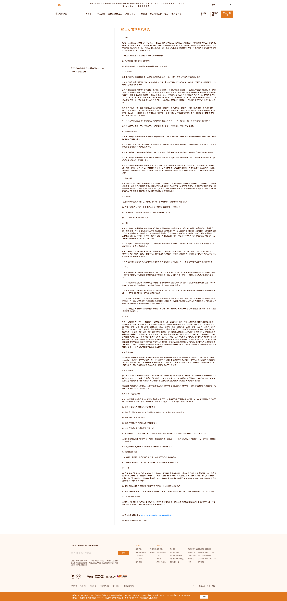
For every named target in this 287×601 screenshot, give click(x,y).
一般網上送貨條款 (128, 586)
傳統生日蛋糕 (209, 552)
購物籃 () (204, 14)
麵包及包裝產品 (115, 14)
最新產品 (160, 549)
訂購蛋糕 (101, 14)
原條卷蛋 (191, 559)
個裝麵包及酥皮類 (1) (177, 555)
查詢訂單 (215, 14)
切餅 (158, 555)
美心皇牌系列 (161, 552)
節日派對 (208, 549)
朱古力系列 (201, 555)
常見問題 (153, 549)
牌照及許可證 (104, 586)
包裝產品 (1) (192, 552)
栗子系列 (201, 562)
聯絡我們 (153, 552)
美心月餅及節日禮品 (159, 14)
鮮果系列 (201, 552)
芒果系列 (201, 549)
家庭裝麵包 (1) (174, 562)
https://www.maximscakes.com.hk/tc (156, 515)
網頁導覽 (93, 586)
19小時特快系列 (210, 559)
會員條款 (115, 586)
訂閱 (123, 553)
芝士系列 (201, 559)
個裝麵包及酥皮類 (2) (177, 559)
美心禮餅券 (176, 14)
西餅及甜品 (130, 14)
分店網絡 (143, 14)
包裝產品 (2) (192, 555)
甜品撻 (159, 559)
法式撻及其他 (174, 552)
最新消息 (89, 14)
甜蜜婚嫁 (208, 555)
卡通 (189, 562)
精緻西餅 (173, 549)
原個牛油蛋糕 (161, 562)
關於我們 (139, 562)
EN (55, 5)
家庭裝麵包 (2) (193, 549)
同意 (204, 596)
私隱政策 (74, 565)
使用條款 (74, 586)
